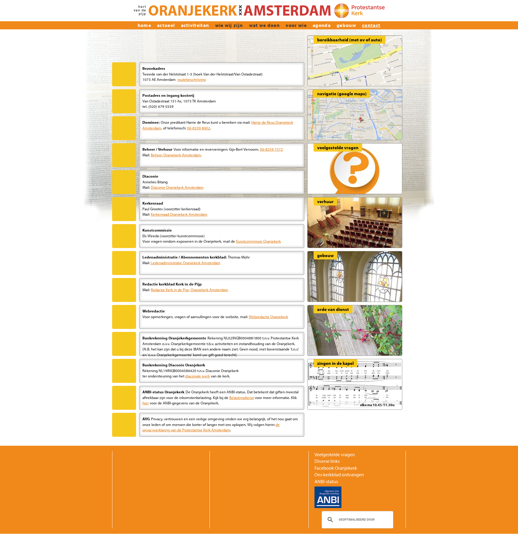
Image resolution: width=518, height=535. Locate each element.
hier (145, 402)
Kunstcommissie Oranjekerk (258, 241)
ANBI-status (326, 481)
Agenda (322, 25)
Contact (371, 25)
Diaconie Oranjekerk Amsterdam (177, 187)
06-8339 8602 (198, 127)
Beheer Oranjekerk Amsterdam (176, 154)
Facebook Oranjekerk (335, 468)
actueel (166, 25)
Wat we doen (264, 25)
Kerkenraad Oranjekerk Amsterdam (179, 214)
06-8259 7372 (271, 149)
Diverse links (327, 461)
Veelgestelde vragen (334, 454)
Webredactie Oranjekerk (268, 316)
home (144, 25)
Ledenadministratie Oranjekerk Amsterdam (185, 262)
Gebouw (346, 25)
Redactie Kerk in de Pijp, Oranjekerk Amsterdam (189, 289)
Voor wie (296, 25)
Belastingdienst (241, 397)
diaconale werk (197, 375)
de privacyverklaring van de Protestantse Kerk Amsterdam (211, 427)
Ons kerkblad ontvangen (339, 474)
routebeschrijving (191, 79)
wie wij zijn (229, 25)
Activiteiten (195, 25)
